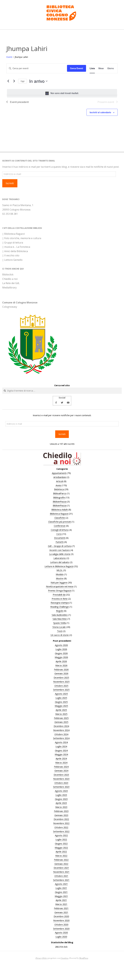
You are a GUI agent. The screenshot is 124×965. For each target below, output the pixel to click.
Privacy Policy (41, 958)
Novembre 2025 (61, 681)
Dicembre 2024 (61, 726)
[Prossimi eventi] (14, 81)
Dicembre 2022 (61, 819)
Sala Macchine (60, 618)
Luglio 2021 (61, 887)
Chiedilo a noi (10, 279)
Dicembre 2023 (61, 774)
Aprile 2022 (61, 851)
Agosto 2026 (61, 645)
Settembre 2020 (61, 928)
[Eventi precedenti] (8, 81)
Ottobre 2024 (61, 734)
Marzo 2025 (61, 713)
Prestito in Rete (59, 598)
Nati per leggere (59, 582)
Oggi (22, 81)
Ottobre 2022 (61, 827)
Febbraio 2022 (61, 859)
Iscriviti (10, 183)
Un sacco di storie (60, 634)
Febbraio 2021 (61, 908)
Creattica (64, 958)
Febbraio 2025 (61, 718)
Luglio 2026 (61, 649)
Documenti (59, 537)
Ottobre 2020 (61, 924)
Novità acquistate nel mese (59, 586)
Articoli (59, 481)
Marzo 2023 (61, 807)
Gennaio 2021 (61, 912)
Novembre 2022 (61, 823)
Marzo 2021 (61, 904)
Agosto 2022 (61, 835)
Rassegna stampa (60, 602)
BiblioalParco (59, 493)
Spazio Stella (59, 622)
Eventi (9, 57)
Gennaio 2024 (61, 770)
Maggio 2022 (61, 847)
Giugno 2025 (61, 701)
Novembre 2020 (61, 920)
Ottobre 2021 (61, 875)
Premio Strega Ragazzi (59, 590)
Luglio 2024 (61, 746)
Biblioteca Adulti (59, 509)
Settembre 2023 (61, 786)
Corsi (59, 533)
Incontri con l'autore (59, 550)
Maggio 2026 (61, 657)
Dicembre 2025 (61, 677)
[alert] (62, 93)
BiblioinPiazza (59, 501)
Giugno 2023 (61, 799)
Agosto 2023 (61, 790)
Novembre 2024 (61, 730)
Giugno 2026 (61, 653)
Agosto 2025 (61, 693)
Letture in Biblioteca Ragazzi (59, 566)
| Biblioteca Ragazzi (13, 233)
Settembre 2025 (61, 689)
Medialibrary (9, 287)
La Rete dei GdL (11, 283)
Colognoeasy (9, 306)
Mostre (59, 578)
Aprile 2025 (61, 709)
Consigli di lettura (59, 529)
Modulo (60, 574)
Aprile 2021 (61, 900)
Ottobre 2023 (61, 782)
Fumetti (60, 541)
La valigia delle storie (59, 554)
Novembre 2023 (61, 778)
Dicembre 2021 (61, 867)
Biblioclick (7, 274)
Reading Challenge (59, 606)
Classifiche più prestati (59, 521)
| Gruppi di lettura (12, 242)
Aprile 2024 (61, 758)
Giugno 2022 (61, 843)
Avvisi (58, 485)
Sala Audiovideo (60, 614)
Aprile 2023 (61, 802)
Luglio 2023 (61, 794)
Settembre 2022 (61, 831)
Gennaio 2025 (61, 721)
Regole (59, 610)
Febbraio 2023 (61, 811)
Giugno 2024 (61, 750)
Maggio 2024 (61, 754)
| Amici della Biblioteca (15, 251)
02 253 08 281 (10, 213)
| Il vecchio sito (10, 255)
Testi (59, 631)
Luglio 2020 (61, 936)
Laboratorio (60, 558)
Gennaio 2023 (61, 815)
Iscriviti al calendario (100, 112)
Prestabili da (59, 594)
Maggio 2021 (61, 896)
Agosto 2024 (61, 742)
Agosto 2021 (61, 883)
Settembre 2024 (61, 738)
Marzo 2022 (61, 855)
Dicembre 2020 (61, 916)
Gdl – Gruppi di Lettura (59, 545)
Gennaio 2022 (61, 863)
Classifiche (59, 517)
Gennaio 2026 (61, 673)
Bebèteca (59, 489)
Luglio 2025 (61, 697)
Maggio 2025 (61, 705)
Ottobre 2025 (61, 685)
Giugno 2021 (61, 892)
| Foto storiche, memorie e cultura (21, 238)
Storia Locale (59, 626)
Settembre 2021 (61, 879)
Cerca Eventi (76, 68)
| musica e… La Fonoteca (16, 246)
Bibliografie (59, 497)
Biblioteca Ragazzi (59, 513)
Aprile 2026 (61, 661)
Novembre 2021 (61, 871)
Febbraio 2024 (61, 766)
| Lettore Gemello (12, 259)
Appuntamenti (59, 473)
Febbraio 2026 (61, 669)
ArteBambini (59, 477)
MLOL (60, 570)
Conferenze (59, 525)
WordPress (83, 958)
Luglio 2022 (61, 839)
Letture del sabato (59, 562)
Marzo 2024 (61, 762)
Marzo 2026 (61, 665)
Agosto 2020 (61, 932)
